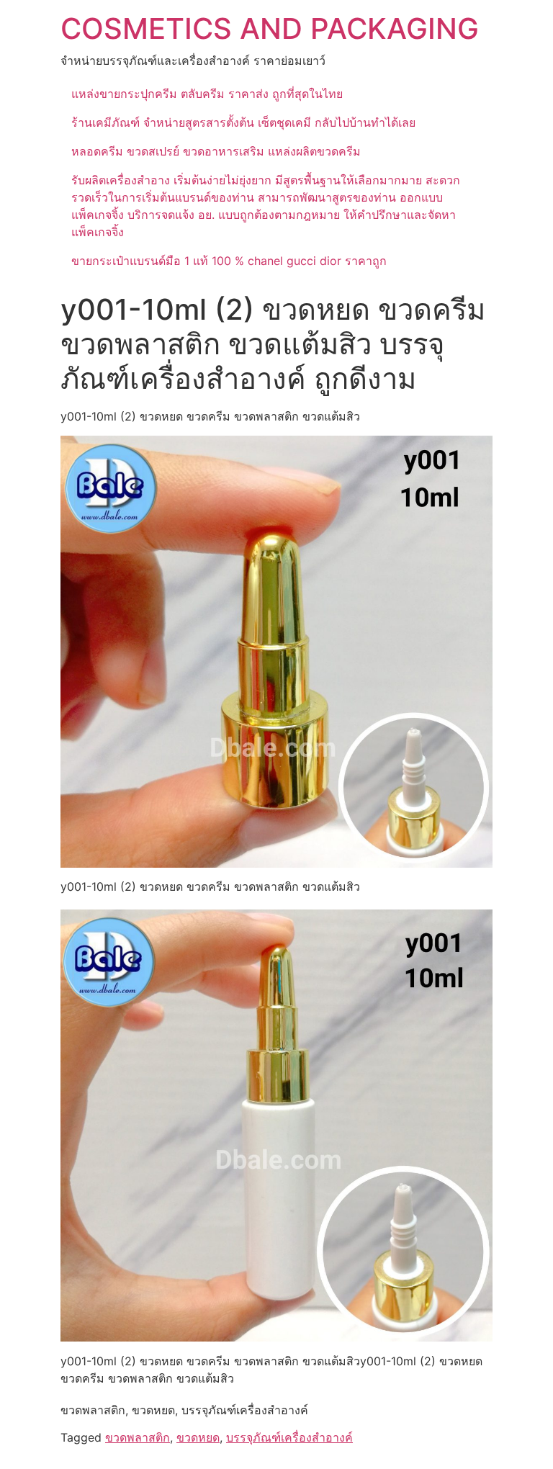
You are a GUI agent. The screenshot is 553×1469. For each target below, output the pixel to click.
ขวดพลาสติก (137, 1437)
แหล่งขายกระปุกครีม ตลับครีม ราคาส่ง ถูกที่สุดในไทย (207, 93)
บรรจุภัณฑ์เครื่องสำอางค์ (289, 1437)
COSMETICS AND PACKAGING (269, 28)
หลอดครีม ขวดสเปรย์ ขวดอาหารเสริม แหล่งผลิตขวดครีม (216, 151)
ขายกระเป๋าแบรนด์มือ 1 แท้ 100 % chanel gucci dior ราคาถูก (229, 260)
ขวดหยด (198, 1437)
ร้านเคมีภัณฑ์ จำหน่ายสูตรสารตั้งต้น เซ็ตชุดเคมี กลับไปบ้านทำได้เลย (243, 122)
